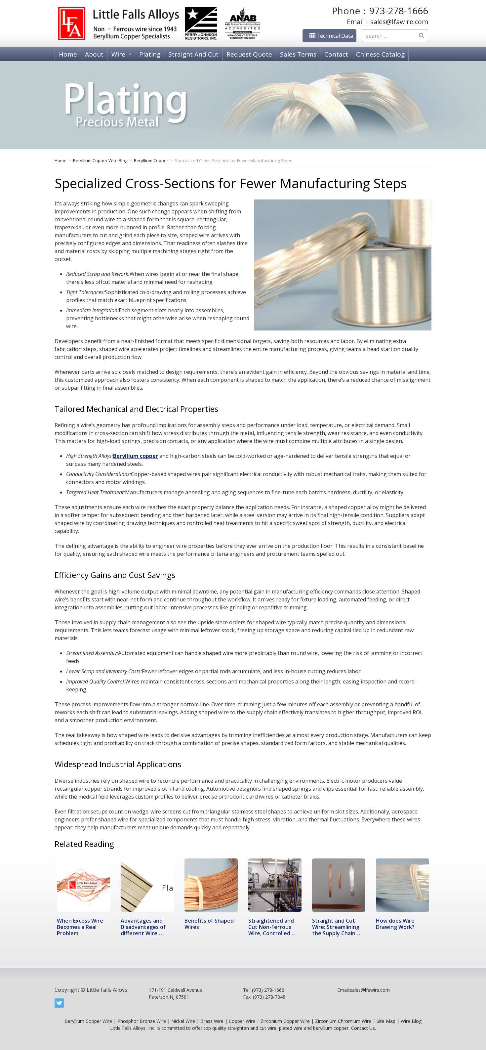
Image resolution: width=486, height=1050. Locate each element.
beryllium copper (330, 1028)
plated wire (291, 1028)
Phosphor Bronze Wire (141, 1021)
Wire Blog (411, 1021)
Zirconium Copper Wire (285, 1021)
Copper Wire (242, 1021)
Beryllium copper (135, 455)
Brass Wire (211, 1021)
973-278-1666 (398, 10)
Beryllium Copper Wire (88, 1021)
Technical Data (334, 35)
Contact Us (363, 1028)
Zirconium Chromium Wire (343, 1021)
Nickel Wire (183, 1021)
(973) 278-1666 (268, 990)
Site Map (386, 1021)
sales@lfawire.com (399, 21)
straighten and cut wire (251, 1028)
